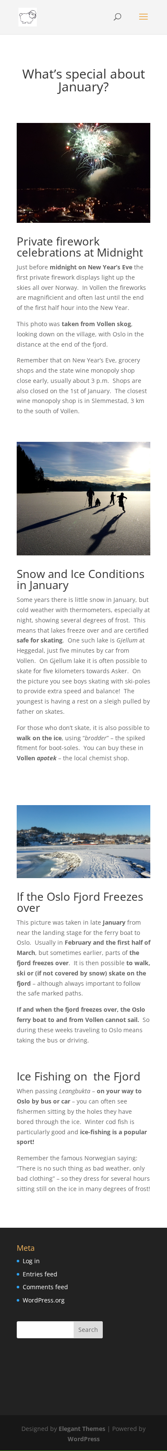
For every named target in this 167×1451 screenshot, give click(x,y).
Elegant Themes (82, 1429)
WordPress (84, 1439)
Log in (31, 1261)
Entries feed (40, 1274)
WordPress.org (44, 1300)
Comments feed (45, 1287)
